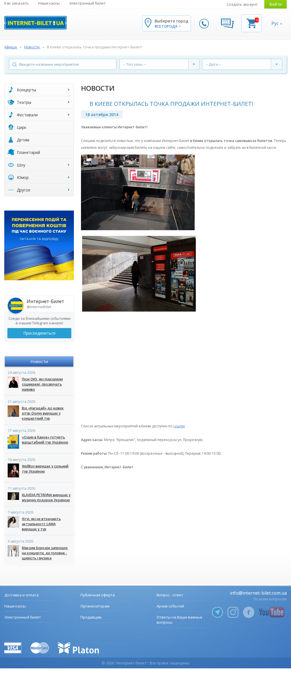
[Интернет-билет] (35, 23)
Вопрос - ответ (170, 595)
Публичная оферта (97, 595)
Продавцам (90, 617)
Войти (275, 4)
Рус (274, 23)
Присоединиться (39, 333)
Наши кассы (49, 3)
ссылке (179, 426)
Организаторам (94, 606)
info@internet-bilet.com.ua (258, 593)
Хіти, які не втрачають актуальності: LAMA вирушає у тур (41, 523)
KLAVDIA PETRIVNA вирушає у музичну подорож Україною (46, 497)
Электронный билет (87, 3)
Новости (39, 361)
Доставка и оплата (21, 595)
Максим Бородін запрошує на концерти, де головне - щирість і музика (45, 553)
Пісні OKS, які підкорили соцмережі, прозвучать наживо (42, 384)
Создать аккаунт (242, 4)
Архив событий (170, 606)
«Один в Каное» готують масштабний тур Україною (45, 440)
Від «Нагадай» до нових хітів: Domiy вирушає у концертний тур (43, 413)
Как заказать (16, 3)
